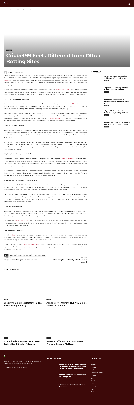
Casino (10, 10)
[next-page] (95, 132)
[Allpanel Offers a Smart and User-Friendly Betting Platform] (66, 325)
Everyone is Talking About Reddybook (20, 260)
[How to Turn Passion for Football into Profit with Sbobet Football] (97, 125)
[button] (128, 3)
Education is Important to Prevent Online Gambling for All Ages (22, 342)
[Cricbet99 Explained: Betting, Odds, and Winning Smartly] (24, 286)
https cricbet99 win (70, 104)
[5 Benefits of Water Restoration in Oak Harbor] (52, 387)
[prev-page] (92, 132)
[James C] (6, 72)
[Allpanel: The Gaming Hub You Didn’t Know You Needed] (66, 286)
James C (11, 72)
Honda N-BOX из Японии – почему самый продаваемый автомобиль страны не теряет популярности (72, 366)
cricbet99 (7, 80)
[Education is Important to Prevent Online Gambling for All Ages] (24, 325)
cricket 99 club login (63, 89)
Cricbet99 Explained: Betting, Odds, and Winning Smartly (23, 304)
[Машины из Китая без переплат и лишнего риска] (52, 376)
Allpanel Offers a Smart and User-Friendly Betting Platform (64, 342)
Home (5, 10)
